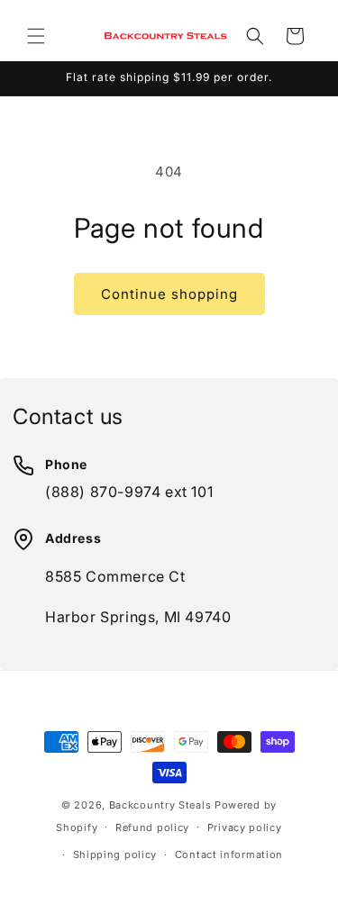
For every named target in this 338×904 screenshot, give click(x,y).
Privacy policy (244, 827)
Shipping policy (115, 854)
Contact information (229, 854)
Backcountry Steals (160, 805)
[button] (36, 36)
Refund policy (152, 827)
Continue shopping (169, 294)
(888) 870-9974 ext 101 (129, 492)
